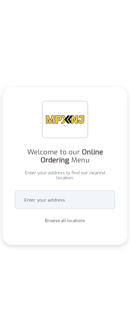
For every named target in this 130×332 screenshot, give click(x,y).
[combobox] (65, 199)
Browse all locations (65, 221)
